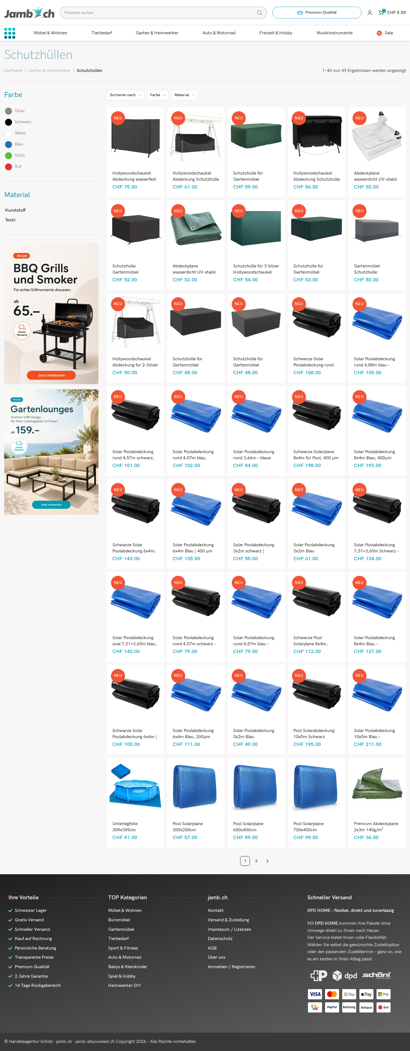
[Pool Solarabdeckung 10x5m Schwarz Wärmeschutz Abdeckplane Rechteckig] (317, 693)
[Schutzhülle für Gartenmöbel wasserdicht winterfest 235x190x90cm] (256, 322)
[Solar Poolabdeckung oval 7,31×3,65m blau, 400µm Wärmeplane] (135, 600)
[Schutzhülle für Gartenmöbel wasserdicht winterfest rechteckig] (317, 229)
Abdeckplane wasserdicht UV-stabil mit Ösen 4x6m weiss (375, 179)
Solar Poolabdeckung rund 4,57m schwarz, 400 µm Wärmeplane (133, 458)
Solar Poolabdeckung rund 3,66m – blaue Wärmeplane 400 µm (253, 458)
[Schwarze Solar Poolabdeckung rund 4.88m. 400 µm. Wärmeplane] (317, 322)
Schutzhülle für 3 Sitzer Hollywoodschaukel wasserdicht (256, 272)
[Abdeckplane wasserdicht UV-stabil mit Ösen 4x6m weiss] (377, 136)
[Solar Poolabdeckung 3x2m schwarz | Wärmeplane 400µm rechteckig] (256, 508)
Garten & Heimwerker (49, 70)
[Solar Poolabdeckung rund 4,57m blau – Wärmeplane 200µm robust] (256, 600)
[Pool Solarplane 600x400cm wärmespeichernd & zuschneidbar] (256, 786)
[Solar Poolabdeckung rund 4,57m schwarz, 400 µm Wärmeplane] (135, 415)
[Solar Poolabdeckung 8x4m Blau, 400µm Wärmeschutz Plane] (377, 415)
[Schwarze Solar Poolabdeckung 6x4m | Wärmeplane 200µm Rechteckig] (135, 693)
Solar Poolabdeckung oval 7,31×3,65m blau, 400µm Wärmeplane (134, 644)
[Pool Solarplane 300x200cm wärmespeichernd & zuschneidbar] (196, 786)
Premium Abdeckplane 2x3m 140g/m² (376, 827)
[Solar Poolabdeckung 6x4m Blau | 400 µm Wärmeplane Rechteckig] (196, 508)
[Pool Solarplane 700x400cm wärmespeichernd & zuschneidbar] (317, 786)
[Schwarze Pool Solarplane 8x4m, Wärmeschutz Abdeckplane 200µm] (317, 600)
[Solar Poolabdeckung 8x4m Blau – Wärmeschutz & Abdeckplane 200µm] (377, 600)
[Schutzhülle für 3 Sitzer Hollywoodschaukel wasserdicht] (256, 229)
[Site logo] (29, 12)
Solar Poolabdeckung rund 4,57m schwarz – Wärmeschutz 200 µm (195, 644)
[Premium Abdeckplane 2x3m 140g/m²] (377, 786)
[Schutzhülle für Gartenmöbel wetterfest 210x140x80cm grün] (256, 136)
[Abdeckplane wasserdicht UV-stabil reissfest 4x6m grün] (196, 229)
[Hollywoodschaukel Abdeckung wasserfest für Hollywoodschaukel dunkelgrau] (135, 136)
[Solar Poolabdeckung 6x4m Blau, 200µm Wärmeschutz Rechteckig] (196, 693)
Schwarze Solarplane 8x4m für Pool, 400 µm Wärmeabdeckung (316, 458)
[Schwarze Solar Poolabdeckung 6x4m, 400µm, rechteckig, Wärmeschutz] (135, 508)
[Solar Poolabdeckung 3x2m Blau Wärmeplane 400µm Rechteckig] (317, 508)
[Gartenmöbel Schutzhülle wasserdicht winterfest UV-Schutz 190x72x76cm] (377, 229)
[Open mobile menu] (9, 33)
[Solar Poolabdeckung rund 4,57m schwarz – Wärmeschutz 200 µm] (196, 600)
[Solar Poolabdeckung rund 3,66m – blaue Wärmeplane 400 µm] (256, 415)
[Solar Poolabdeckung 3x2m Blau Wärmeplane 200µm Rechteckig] (256, 693)
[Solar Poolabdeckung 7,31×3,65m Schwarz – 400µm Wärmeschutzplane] (377, 508)
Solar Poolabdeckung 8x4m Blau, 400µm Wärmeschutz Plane (374, 458)
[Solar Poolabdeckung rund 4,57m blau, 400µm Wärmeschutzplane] (196, 415)
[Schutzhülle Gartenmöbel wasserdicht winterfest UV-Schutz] (135, 229)
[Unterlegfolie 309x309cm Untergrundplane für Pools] (135, 786)
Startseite (13, 70)
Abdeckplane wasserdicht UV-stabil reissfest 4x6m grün (194, 272)
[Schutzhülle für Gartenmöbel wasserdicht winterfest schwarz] (196, 322)
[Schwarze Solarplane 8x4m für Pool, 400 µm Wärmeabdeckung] (317, 415)
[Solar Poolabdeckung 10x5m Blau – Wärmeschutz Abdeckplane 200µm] (377, 693)
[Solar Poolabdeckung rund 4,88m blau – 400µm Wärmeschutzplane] (377, 322)
